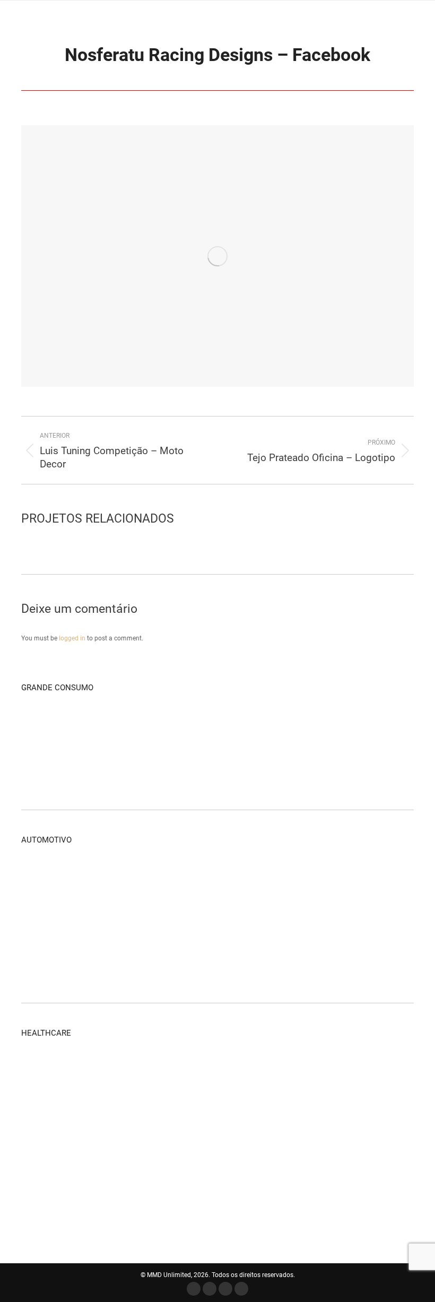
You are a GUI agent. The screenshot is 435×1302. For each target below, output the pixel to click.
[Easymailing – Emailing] (41, 765)
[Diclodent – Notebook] (245, 1111)
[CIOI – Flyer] (368, 1152)
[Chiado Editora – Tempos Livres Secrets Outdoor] (164, 765)
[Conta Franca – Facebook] (82, 765)
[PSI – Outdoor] (368, 1111)
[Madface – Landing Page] (205, 725)
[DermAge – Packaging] (82, 1070)
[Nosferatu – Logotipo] (205, 918)
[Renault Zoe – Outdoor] (205, 877)
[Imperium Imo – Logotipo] (286, 725)
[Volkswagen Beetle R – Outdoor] (123, 877)
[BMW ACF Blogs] (205, 959)
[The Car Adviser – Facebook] (41, 959)
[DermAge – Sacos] (41, 1111)
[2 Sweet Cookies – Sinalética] (368, 765)
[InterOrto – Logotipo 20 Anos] (123, 1152)
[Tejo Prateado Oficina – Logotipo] (123, 918)
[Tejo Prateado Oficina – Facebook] (82, 918)
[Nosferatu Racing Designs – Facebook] (164, 918)
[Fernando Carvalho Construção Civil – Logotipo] (368, 725)
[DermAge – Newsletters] (164, 1070)
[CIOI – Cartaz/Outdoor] (327, 1152)
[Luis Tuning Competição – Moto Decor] (245, 918)
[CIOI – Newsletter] (286, 1152)
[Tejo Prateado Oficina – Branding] (368, 877)
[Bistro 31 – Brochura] (205, 765)
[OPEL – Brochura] (327, 877)
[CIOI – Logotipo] (41, 1193)
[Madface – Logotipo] (245, 725)
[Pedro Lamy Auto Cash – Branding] (245, 877)
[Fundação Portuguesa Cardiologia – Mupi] (164, 1152)
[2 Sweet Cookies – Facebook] (327, 765)
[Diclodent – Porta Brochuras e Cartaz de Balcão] (286, 1111)
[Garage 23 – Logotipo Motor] (82, 877)
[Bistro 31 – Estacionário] (245, 765)
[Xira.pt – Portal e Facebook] (82, 725)
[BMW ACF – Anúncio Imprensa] (123, 959)
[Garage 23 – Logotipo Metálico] (41, 877)
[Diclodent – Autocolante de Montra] (205, 1111)
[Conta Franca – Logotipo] (123, 765)
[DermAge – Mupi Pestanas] (82, 1111)
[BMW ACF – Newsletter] (82, 959)
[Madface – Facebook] (164, 725)
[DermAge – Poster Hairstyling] (164, 1111)
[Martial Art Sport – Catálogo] (123, 725)
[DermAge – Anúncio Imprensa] (205, 1070)
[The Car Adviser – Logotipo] (368, 918)
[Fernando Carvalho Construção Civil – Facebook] (327, 725)
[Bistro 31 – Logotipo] (286, 765)
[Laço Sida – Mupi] (41, 1152)
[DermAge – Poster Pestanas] (123, 1111)
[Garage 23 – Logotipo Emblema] (327, 918)
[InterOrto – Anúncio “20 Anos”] (82, 1152)
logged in (72, 638)
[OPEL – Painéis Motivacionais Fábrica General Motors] (286, 877)
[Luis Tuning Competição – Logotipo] (286, 918)
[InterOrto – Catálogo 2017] (41, 1070)
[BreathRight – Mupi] (82, 1193)
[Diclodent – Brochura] (327, 1111)
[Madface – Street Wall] (41, 725)
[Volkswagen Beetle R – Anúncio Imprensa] (164, 877)
